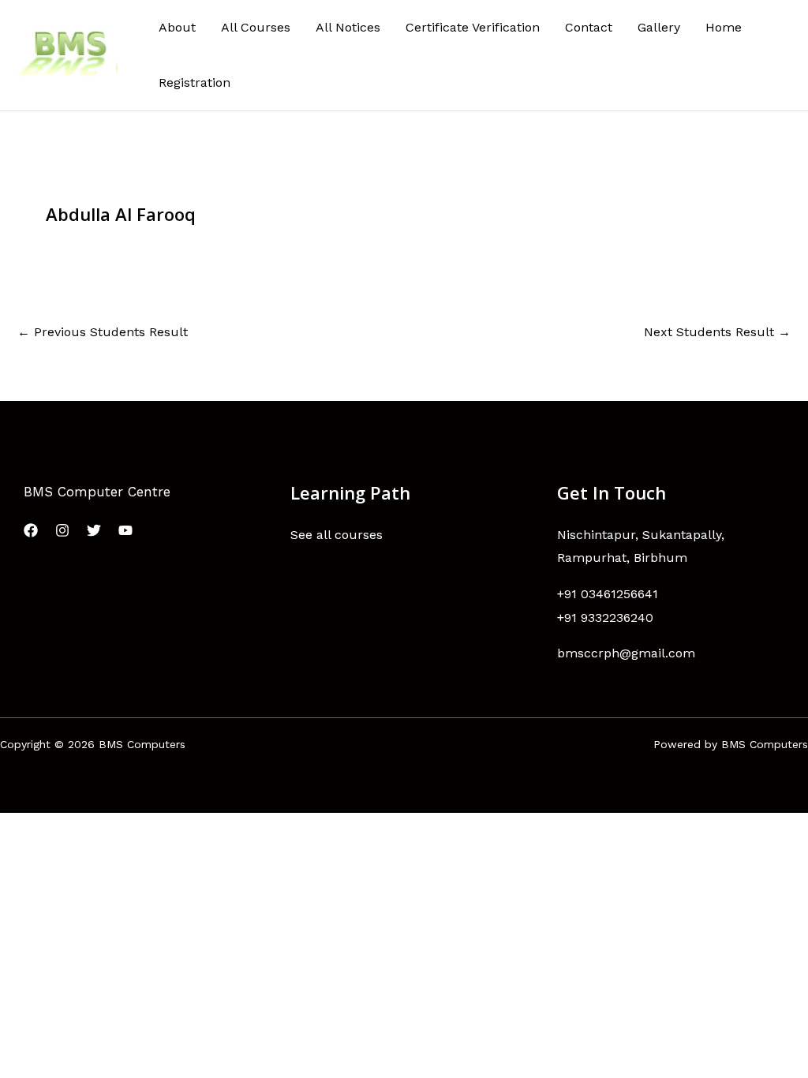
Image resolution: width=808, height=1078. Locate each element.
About (177, 27)
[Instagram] (62, 530)
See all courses (336, 534)
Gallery (659, 27)
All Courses (255, 27)
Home (723, 27)
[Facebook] (31, 530)
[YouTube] (125, 530)
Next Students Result (717, 331)
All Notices (348, 27)
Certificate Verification (473, 27)
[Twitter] (94, 530)
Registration (194, 82)
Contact (588, 27)
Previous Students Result (102, 331)
